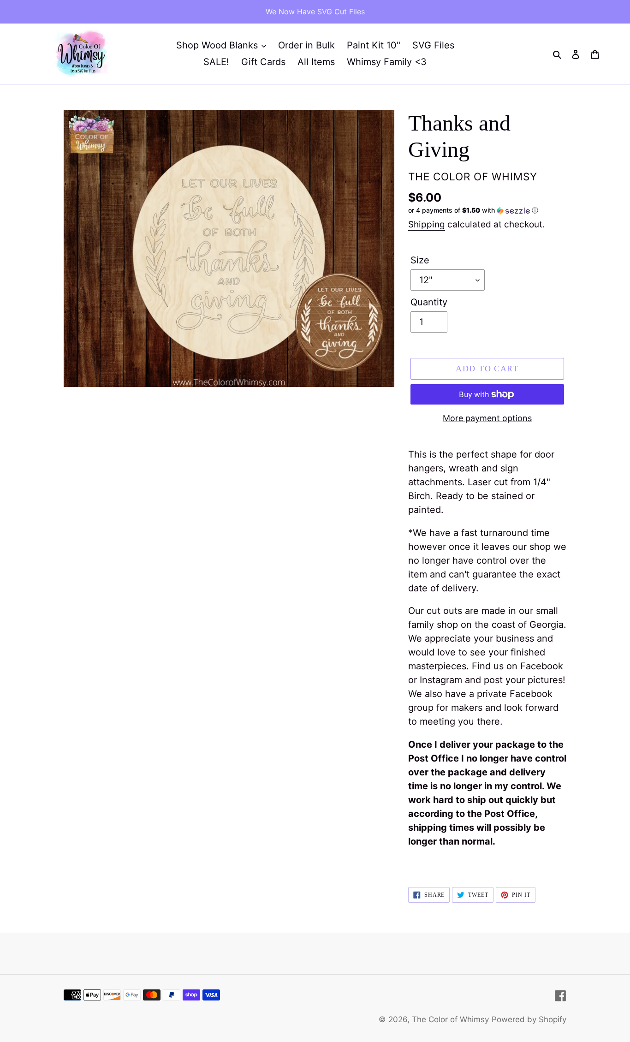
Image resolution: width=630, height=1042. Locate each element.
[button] (473, 210)
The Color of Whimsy (450, 1019)
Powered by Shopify (529, 1019)
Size (419, 260)
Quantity (428, 302)
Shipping (426, 224)
